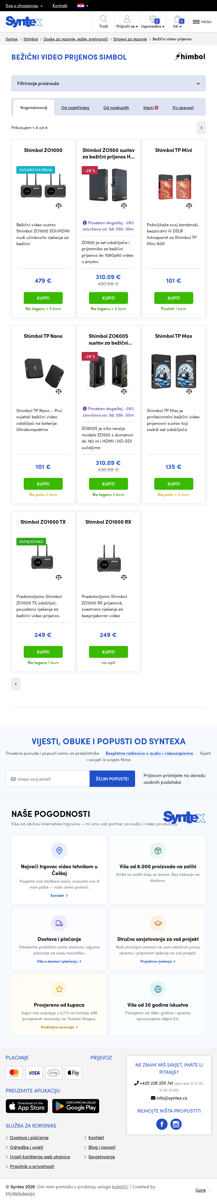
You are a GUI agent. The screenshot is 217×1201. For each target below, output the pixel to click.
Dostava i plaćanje (29, 1137)
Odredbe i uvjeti (26, 1147)
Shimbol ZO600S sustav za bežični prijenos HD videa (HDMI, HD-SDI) (108, 339)
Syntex (12, 39)
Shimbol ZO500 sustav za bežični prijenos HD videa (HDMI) (108, 153)
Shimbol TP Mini (173, 150)
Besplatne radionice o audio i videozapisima (149, 753)
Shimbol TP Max (173, 335)
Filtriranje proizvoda (38, 83)
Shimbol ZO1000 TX (43, 521)
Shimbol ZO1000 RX (108, 521)
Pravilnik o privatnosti (32, 1166)
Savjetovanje (101, 1156)
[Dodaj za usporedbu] (59, 205)
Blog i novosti (102, 1147)
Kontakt (60, 5)
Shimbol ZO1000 (43, 150)
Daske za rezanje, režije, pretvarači (76, 39)
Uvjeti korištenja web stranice (40, 1156)
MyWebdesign (20, 1193)
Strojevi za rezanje (130, 39)
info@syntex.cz (172, 1098)
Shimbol (30, 39)
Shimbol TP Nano (43, 335)
